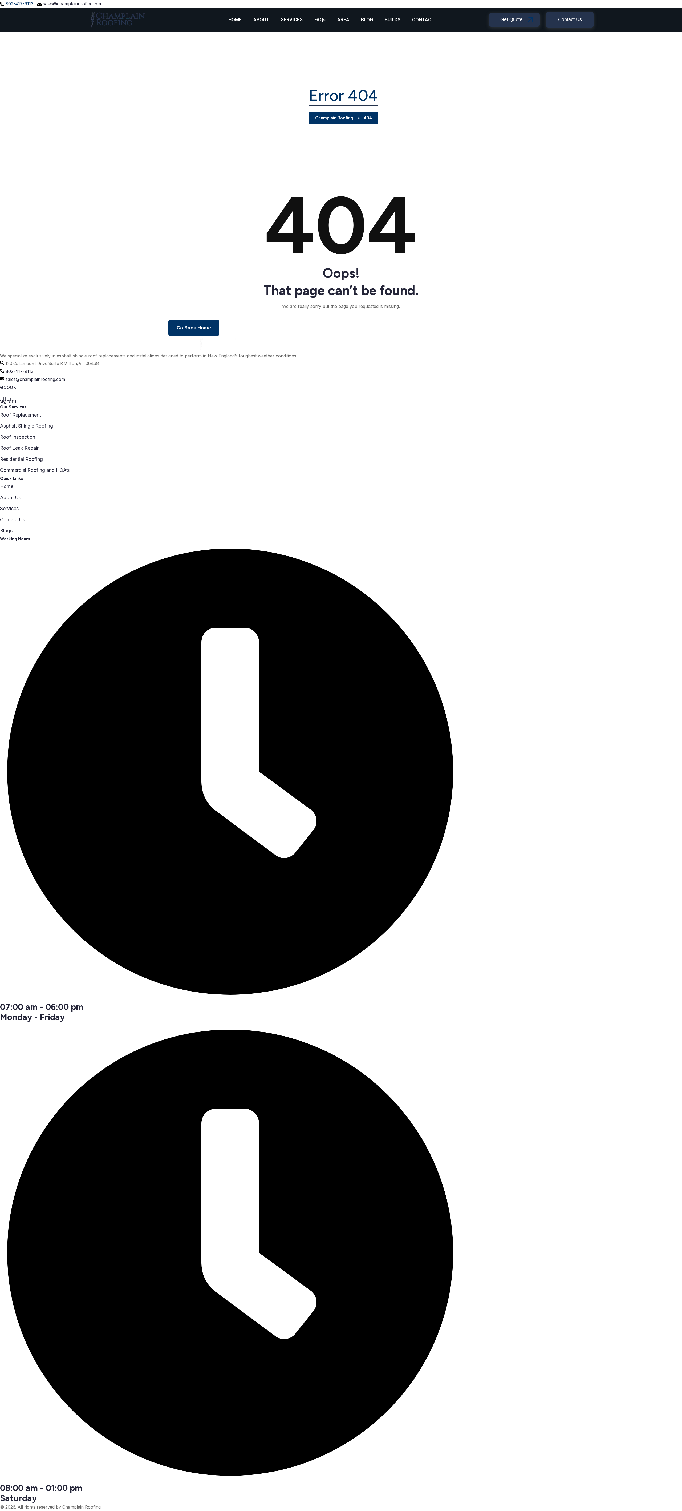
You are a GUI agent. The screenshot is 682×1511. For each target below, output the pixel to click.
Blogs (6, 530)
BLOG (367, 19)
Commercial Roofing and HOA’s (35, 470)
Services (9, 508)
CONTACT (423, 19)
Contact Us (12, 519)
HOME (235, 19)
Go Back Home (194, 328)
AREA (343, 19)
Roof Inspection (17, 437)
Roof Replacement (20, 415)
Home (6, 486)
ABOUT (261, 19)
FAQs (320, 19)
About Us (10, 497)
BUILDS (392, 19)
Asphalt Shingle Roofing (26, 426)
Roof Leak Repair (19, 448)
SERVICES (292, 19)
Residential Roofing (21, 459)
